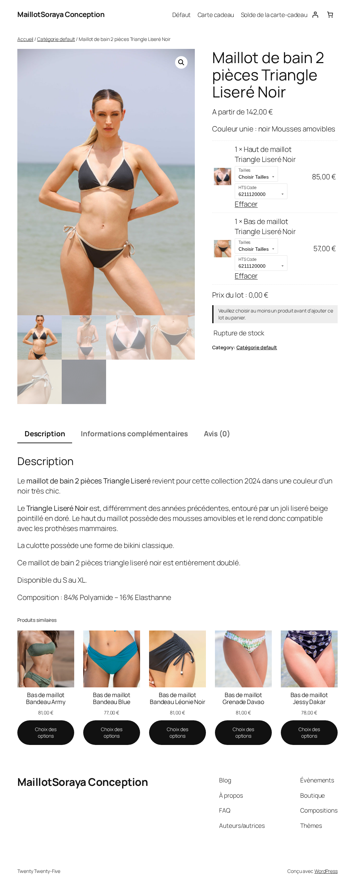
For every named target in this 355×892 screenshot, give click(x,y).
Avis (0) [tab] (217, 433)
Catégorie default (56, 39)
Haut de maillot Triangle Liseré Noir (265, 154)
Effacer (246, 204)
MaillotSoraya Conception (60, 14)
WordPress (326, 871)
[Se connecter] (315, 14)
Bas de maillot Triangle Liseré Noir (265, 226)
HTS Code (248, 187)
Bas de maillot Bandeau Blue (112, 698)
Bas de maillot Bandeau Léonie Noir (177, 698)
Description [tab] (45, 433)
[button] (181, 62)
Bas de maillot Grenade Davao (243, 698)
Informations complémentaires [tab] (134, 433)
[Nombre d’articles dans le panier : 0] (330, 14)
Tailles (244, 170)
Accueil (25, 39)
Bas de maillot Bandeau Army (46, 698)
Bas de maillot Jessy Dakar (309, 698)
